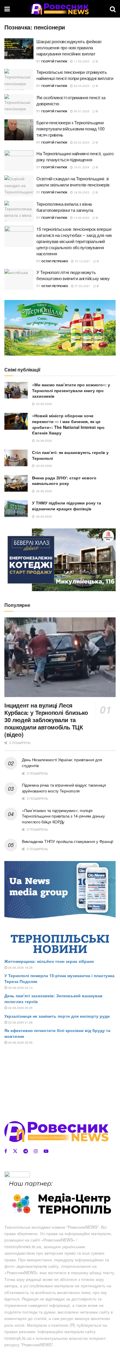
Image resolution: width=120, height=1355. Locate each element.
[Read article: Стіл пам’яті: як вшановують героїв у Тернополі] (16, 458)
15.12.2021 (82, 261)
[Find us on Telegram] (25, 1151)
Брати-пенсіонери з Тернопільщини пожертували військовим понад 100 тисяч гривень (70, 128)
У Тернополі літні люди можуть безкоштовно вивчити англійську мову (73, 275)
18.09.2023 (81, 192)
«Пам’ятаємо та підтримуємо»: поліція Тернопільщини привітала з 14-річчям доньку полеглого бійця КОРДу (63, 816)
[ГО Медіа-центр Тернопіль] (60, 1198)
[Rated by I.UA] (17, 1175)
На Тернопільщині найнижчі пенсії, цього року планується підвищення (74, 156)
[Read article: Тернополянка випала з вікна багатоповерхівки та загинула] (18, 211)
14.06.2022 (81, 218)
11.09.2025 (81, 61)
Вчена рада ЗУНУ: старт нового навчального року (64, 480)
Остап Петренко (54, 261)
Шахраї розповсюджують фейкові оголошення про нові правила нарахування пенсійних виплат (68, 47)
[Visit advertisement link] (60, 328)
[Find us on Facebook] (5, 1151)
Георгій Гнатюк (54, 61)
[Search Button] (113, 9)
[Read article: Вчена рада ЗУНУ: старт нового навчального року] (16, 483)
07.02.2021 (82, 286)
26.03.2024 (81, 142)
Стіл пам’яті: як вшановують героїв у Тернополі (70, 455)
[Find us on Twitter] (15, 1151)
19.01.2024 (81, 167)
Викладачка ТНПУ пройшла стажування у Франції (67, 841)
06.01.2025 (81, 111)
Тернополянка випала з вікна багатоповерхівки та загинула (64, 207)
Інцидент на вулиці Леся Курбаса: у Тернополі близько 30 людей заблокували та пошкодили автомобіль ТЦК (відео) (46, 719)
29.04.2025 (81, 86)
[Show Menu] (7, 9)
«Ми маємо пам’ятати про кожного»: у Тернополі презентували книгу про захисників (71, 390)
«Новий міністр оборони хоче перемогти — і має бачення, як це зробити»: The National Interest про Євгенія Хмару (68, 424)
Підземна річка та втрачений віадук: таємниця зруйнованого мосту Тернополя (64, 788)
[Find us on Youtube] (46, 1151)
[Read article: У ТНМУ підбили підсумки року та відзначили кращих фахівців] (16, 508)
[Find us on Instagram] (36, 1151)
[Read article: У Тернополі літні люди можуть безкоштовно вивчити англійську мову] (18, 279)
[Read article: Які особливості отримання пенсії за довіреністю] (18, 104)
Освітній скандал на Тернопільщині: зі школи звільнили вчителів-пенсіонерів (72, 181)
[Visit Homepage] (60, 9)
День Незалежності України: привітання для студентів (62, 762)
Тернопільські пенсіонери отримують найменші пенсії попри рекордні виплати (74, 75)
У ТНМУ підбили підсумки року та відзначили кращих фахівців (66, 505)
